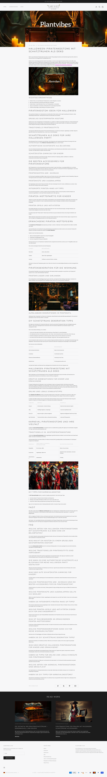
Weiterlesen (17, 736)
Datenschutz (46, 752)
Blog (22, 6)
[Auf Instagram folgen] (4, 767)
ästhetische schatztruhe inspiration (25, 723)
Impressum (46, 750)
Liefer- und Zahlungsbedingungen (50, 758)
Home (4, 6)
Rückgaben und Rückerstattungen (50, 760)
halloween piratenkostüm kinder (47, 45)
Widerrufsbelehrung (47, 756)
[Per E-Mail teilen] (75, 686)
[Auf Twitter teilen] (64, 686)
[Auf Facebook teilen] (58, 686)
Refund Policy (46, 762)
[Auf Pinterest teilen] (69, 686)
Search (45, 748)
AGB (44, 754)
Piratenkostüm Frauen (62, 723)
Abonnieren (9, 757)
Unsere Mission (13, 6)
